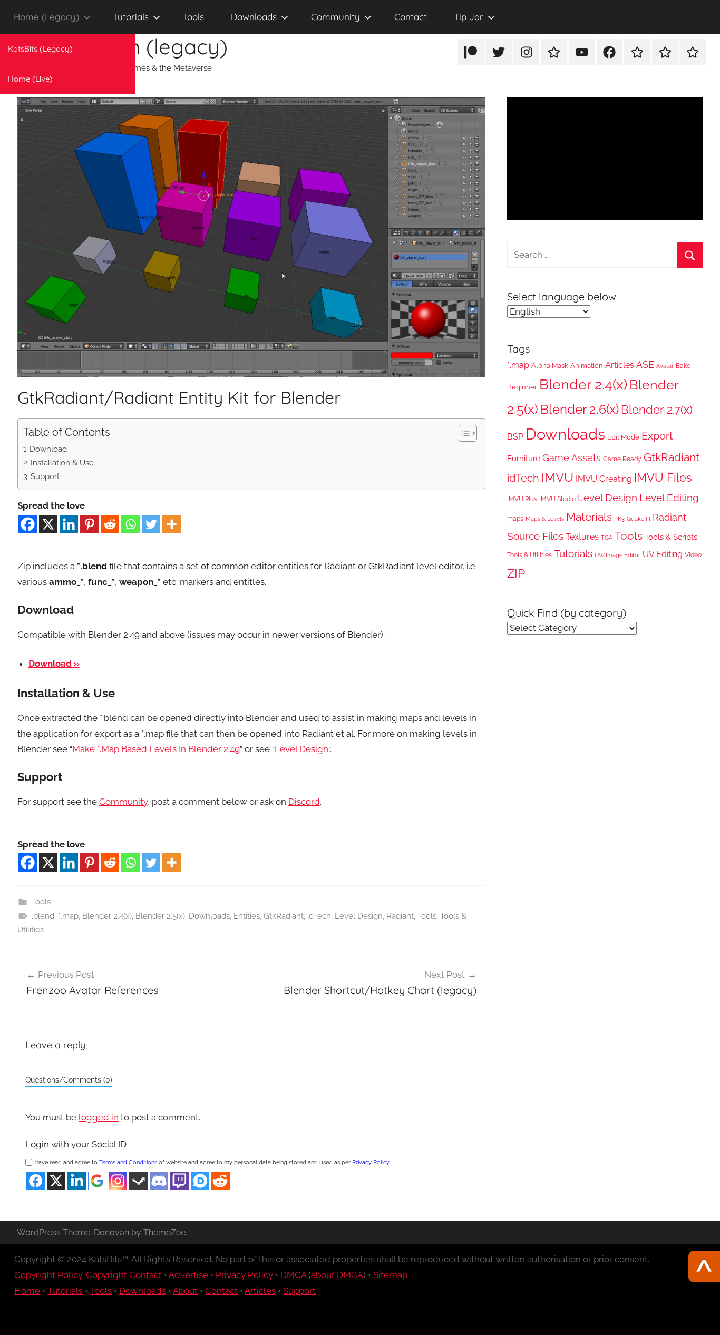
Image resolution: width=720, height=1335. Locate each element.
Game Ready (622, 459)
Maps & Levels (545, 518)
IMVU (557, 477)
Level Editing (669, 497)
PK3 (619, 518)
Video (693, 555)
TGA (606, 537)
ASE (645, 364)
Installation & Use (62, 462)
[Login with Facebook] (35, 1181)
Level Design (301, 749)
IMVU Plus (522, 499)
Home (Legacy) (46, 16)
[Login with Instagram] (118, 1181)
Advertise (188, 1275)
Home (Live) (30, 79)
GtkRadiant (284, 916)
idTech (319, 916)
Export (657, 436)
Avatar (665, 366)
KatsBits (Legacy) (40, 49)
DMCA (293, 1275)
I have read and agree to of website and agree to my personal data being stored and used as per (211, 1162)
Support (45, 476)
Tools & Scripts (671, 536)
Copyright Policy (48, 1275)
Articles (619, 365)
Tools (193, 16)
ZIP (516, 573)
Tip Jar (468, 16)
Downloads (254, 16)
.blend (43, 916)
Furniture (523, 458)
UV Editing (663, 554)
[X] (48, 524)
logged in (99, 1117)
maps (515, 518)
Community (335, 16)
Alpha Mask (549, 365)
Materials (589, 516)
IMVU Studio (557, 499)
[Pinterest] (89, 524)
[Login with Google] (97, 1181)
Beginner (522, 387)
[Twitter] (151, 524)
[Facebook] (27, 524)
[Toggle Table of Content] (462, 433)
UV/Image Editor (617, 555)
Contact (410, 16)
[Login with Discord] (159, 1181)
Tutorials (131, 16)
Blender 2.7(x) (657, 409)
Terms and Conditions (128, 1162)
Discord (304, 801)
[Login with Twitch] (179, 1181)
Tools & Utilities (529, 555)
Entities (246, 916)
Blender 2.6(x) (579, 409)
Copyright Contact (124, 1275)
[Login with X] (56, 1181)
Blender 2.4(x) (107, 916)
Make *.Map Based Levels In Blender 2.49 (156, 749)
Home (27, 1290)
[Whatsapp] (130, 524)
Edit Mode (623, 437)
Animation (586, 365)
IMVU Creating (604, 479)
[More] (171, 524)
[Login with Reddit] (220, 1181)
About (185, 1290)
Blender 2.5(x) (160, 916)
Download (48, 449)
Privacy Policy (371, 1162)
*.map (68, 916)
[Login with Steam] (138, 1181)
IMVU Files (663, 477)
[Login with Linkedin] (76, 1181)
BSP (515, 437)
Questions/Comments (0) (68, 1079)
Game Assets (571, 457)
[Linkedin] (69, 524)
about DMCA (337, 1275)
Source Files (535, 536)
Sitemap (390, 1275)
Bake (683, 365)
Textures (582, 537)
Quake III (638, 518)
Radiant (400, 916)
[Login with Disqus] (200, 1181)
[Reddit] (110, 524)
